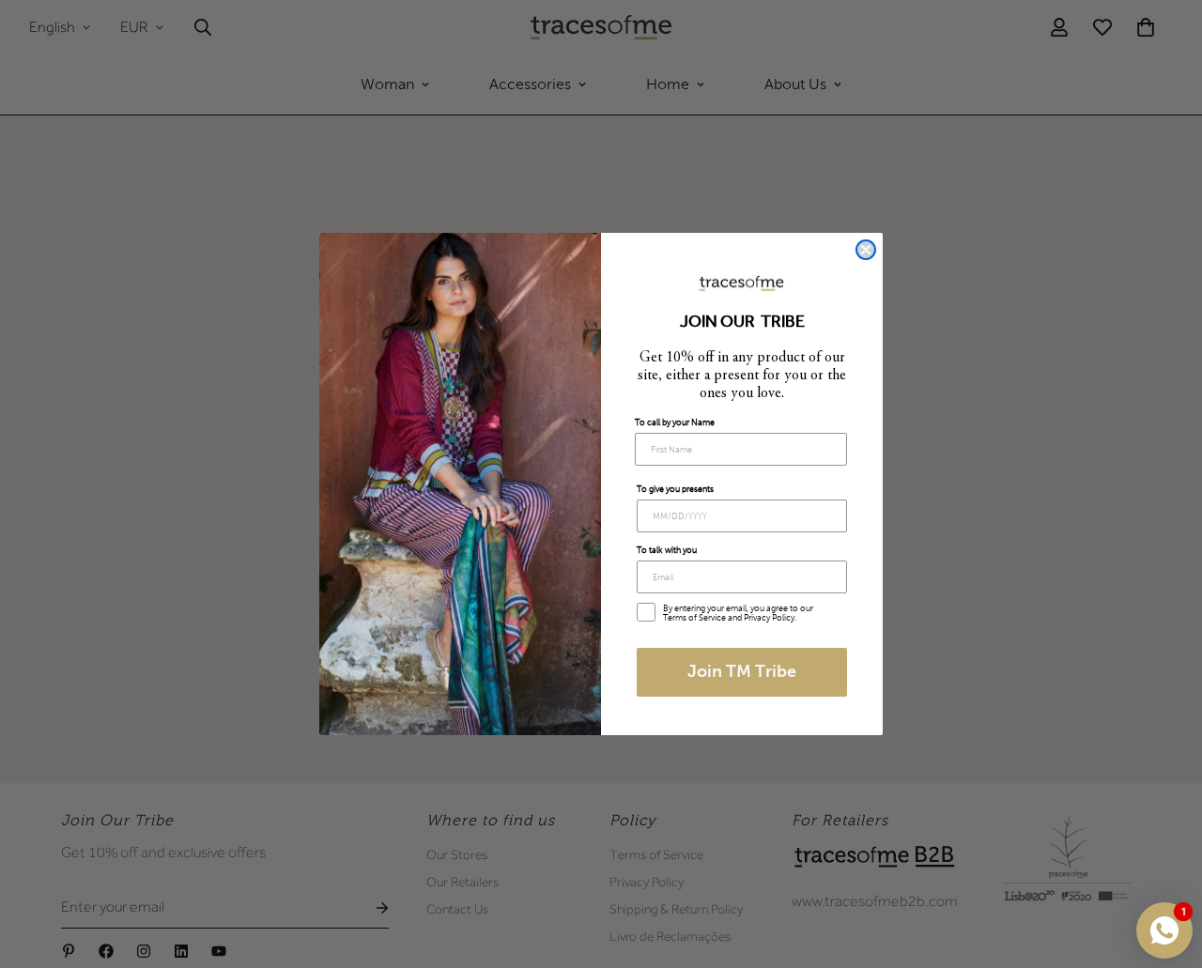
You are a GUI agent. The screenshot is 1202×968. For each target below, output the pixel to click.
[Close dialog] (865, 249)
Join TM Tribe (741, 672)
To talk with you (667, 550)
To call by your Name (675, 422)
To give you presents (675, 489)
